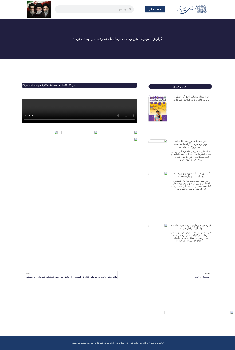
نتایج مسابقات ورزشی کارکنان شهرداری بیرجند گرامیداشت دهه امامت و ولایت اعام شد (191, 144)
